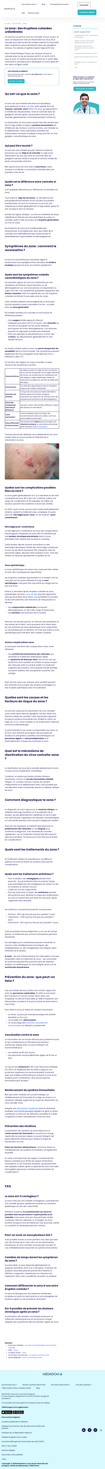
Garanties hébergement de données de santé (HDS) (23, 1441)
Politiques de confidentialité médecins (17, 1433)
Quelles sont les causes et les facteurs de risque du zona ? (84, 42)
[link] (10, 8)
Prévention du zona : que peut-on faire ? (85, 63)
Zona (16, 1350)
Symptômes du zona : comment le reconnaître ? (85, 36)
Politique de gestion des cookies (14, 1437)
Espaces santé (33, 13)
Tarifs (4, 1459)
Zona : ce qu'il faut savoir (32, 1357)
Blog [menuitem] (38, 1388)
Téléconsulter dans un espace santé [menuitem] (16, 1388)
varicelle (30, 106)
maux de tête (31, 594)
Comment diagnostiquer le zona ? (85, 53)
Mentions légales (8, 1450)
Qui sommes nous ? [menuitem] (9, 1385)
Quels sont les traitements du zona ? (86, 58)
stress (16, 722)
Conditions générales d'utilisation (15, 1422)
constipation (42, 427)
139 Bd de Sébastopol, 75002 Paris (24, 1466)
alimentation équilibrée (27, 1108)
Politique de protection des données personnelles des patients (23, 1427)
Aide (23, 13)
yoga (25, 1017)
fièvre (51, 354)
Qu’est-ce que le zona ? (82, 32)
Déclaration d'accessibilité (12, 1454)
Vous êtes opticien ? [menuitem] (83, 1385)
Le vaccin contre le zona (39, 1355)
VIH (13, 782)
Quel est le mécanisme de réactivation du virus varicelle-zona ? (84, 48)
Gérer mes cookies (9, 1446)
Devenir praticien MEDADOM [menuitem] (33, 1385)
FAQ (75, 67)
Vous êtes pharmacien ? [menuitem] (60, 1385)
